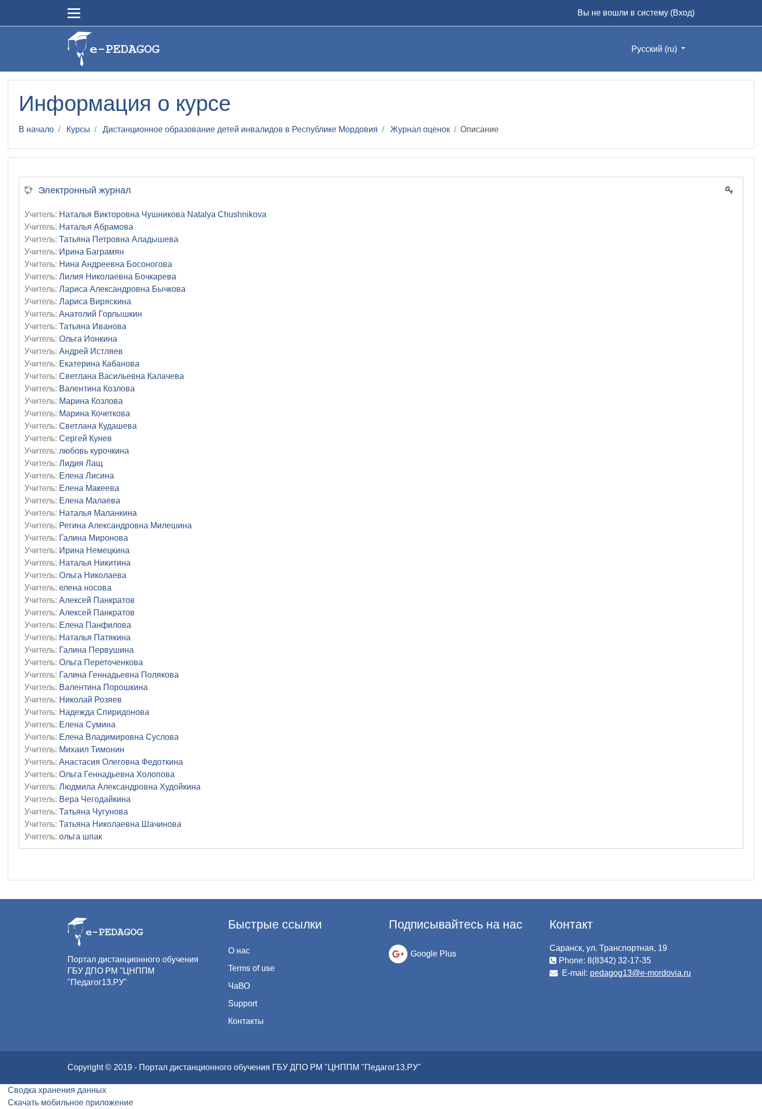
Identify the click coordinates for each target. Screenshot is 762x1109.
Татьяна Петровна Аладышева (118, 239)
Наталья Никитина (95, 562)
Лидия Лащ (81, 463)
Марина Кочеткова (94, 413)
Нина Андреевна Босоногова (115, 264)
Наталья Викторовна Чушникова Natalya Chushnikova (162, 214)
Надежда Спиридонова (104, 712)
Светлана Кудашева (98, 426)
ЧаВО (239, 985)
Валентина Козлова (97, 388)
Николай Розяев (90, 699)
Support (242, 1003)
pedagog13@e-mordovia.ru (640, 972)
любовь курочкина (94, 450)
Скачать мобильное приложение (70, 1102)
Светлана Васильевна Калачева (121, 376)
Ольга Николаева (92, 575)
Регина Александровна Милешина (125, 525)
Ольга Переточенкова (101, 662)
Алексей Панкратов (97, 600)
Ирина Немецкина (94, 550)
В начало (36, 129)
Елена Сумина (87, 724)
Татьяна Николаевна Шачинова (120, 824)
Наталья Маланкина (98, 513)
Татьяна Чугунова (93, 811)
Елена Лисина (86, 475)
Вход (682, 12)
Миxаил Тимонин (91, 749)
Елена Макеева (89, 488)
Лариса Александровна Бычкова (122, 289)
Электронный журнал (84, 190)
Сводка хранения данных (57, 1090)
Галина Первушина (96, 649)
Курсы (78, 129)
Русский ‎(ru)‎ (655, 49)
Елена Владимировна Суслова (119, 737)
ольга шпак (80, 836)
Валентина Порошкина (103, 687)
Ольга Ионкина (88, 338)
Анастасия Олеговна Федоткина (121, 761)
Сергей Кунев (85, 438)
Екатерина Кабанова (99, 363)
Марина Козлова (91, 401)
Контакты (246, 1021)
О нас (239, 950)
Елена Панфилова (95, 625)
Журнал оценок (420, 129)
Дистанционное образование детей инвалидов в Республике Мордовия (240, 129)
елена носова (85, 587)
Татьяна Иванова (92, 326)
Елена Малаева (89, 500)
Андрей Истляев (91, 351)
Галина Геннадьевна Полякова (119, 674)
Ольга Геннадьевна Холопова (117, 774)
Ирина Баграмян (91, 251)
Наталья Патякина (95, 637)
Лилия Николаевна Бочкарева (117, 276)
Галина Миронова (93, 538)
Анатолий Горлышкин (100, 314)
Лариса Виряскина (95, 301)
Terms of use (251, 968)
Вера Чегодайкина (95, 799)
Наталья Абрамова (96, 226)
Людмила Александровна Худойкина (130, 786)
